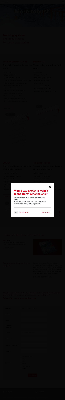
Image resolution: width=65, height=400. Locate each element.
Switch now (46, 212)
